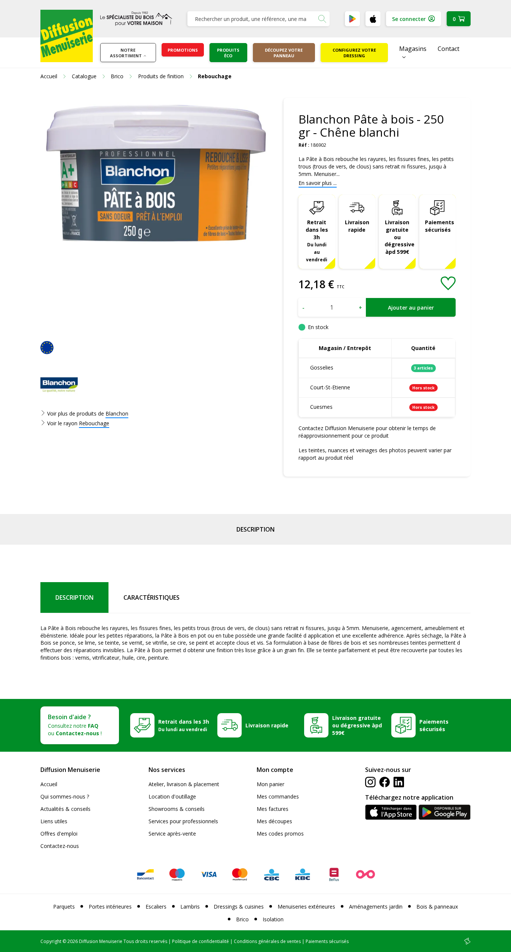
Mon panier (270, 784)
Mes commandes (278, 796)
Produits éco (228, 52)
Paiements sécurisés (439, 226)
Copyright (50, 941)
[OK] (322, 18)
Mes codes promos (280, 833)
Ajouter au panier (411, 307)
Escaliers (156, 906)
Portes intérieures (110, 906)
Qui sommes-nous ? (64, 796)
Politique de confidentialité (200, 941)
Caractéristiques (151, 597)
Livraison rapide (357, 226)
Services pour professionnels (183, 821)
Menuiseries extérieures (306, 906)
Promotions (183, 50)
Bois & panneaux (437, 906)
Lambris (190, 906)
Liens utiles (53, 821)
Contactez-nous (59, 845)
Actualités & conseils (65, 808)
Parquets (64, 906)
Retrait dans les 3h (317, 240)
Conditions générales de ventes (267, 941)
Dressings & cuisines (239, 906)
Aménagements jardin (376, 906)
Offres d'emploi (58, 833)
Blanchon (116, 413)
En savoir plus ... (318, 182)
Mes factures (272, 808)
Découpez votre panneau (284, 52)
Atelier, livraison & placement (184, 784)
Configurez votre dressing (354, 52)
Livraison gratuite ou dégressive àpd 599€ (399, 237)
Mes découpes (274, 821)
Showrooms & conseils (177, 808)
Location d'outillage (172, 796)
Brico (242, 919)
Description (255, 529)
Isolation (273, 919)
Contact (448, 49)
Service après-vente (172, 833)
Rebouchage (94, 423)
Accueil (48, 784)
